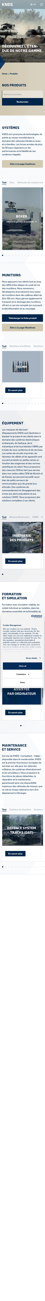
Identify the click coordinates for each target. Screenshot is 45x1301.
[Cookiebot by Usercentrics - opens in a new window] (31, 616)
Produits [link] (14, 74)
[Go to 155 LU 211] (28, 403)
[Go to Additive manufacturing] (15, 866)
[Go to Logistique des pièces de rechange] (38, 866)
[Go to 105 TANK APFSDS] (5, 403)
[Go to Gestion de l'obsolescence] (28, 866)
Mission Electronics (19, 516)
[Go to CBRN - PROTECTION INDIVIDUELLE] (22, 574)
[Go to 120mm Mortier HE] (19, 403)
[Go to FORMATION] (25, 866)
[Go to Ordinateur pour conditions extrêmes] (25, 574)
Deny (22, 682)
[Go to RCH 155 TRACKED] (38, 255)
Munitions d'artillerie (20, 346)
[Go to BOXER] (2, 255)
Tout (4, 182)
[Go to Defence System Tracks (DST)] (2, 866)
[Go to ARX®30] (28, 255)
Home (5, 74)
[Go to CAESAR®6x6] (9, 255)
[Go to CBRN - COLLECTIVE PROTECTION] (12, 574)
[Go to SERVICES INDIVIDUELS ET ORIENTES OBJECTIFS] (41, 574)
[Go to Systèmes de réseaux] (31, 574)
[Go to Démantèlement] (19, 866)
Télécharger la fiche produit (22, 318)
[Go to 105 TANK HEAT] (12, 403)
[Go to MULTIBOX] (41, 866)
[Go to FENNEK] (22, 255)
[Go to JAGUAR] (19, 255)
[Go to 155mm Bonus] (35, 403)
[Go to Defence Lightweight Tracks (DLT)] (5, 866)
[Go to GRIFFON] (31, 255)
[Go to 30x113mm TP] (41, 403)
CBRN (35, 516)
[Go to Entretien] (22, 866)
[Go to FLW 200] (5, 255)
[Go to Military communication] (9, 574)
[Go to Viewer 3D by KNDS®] (24, 725)
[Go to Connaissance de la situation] (28, 574)
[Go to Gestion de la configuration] (31, 866)
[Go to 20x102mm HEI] (38, 403)
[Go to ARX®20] (25, 255)
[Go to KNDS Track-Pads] (12, 866)
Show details (31, 658)
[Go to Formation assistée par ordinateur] (21, 725)
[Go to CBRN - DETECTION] (19, 574)
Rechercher (22, 101)
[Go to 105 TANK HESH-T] (15, 403)
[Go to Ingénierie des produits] (2, 574)
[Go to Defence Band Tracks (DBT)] (9, 866)
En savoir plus (15, 390)
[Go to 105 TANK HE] (9, 403)
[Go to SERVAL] (41, 255)
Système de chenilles (20, 809)
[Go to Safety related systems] (35, 574)
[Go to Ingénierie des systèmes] (5, 574)
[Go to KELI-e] (35, 866)
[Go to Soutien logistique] (38, 574)
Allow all (22, 666)
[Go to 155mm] (2, 403)
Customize (21, 674)
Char (11, 182)
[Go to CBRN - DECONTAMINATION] (15, 574)
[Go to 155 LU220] (31, 403)
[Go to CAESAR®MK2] (15, 255)
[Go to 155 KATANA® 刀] (25, 403)
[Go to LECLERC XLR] (12, 255)
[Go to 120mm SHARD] (22, 403)
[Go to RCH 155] (35, 255)
